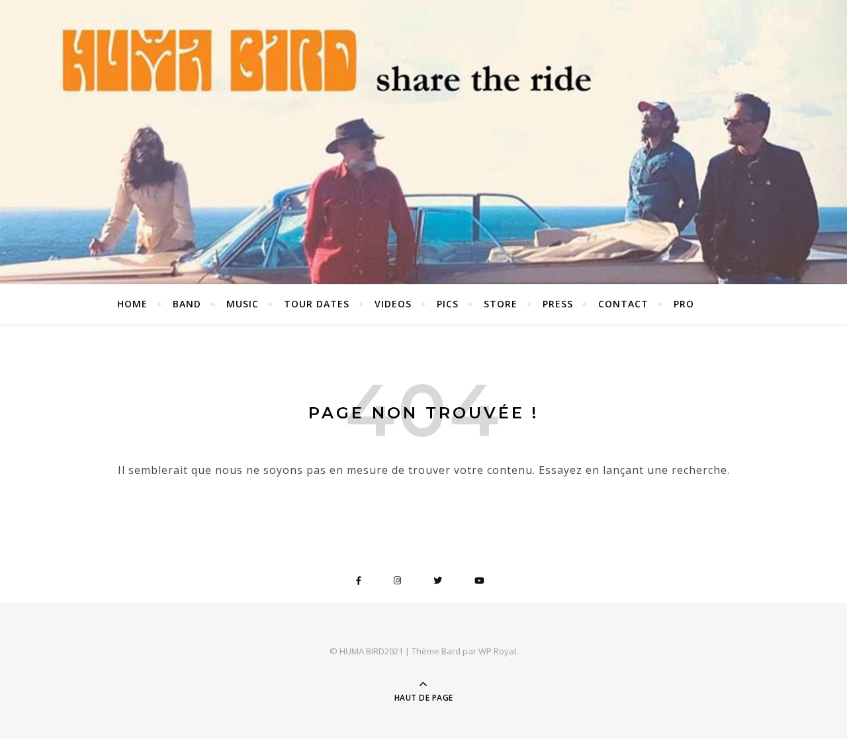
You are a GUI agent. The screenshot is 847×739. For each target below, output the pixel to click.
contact (623, 303)
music (242, 303)
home (132, 303)
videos (393, 303)
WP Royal (497, 651)
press (558, 303)
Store (500, 303)
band (187, 303)
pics (448, 303)
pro (684, 303)
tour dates (316, 303)
